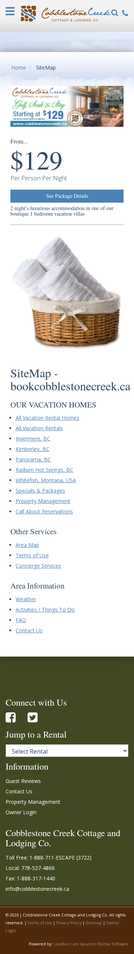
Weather (26, 599)
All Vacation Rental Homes (47, 417)
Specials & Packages (40, 490)
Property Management (43, 501)
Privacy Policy (69, 922)
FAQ (21, 619)
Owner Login (21, 812)
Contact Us (29, 630)
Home (18, 67)
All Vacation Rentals (39, 428)
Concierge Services (38, 565)
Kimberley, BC (33, 448)
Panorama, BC (33, 459)
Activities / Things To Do (45, 609)
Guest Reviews (23, 780)
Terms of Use (32, 555)
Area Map (27, 544)
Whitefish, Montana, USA (46, 480)
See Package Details (67, 195)
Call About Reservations (44, 511)
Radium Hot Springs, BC (44, 469)
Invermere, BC (33, 438)
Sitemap (94, 922)
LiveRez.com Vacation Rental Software (91, 944)
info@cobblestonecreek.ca (37, 888)
